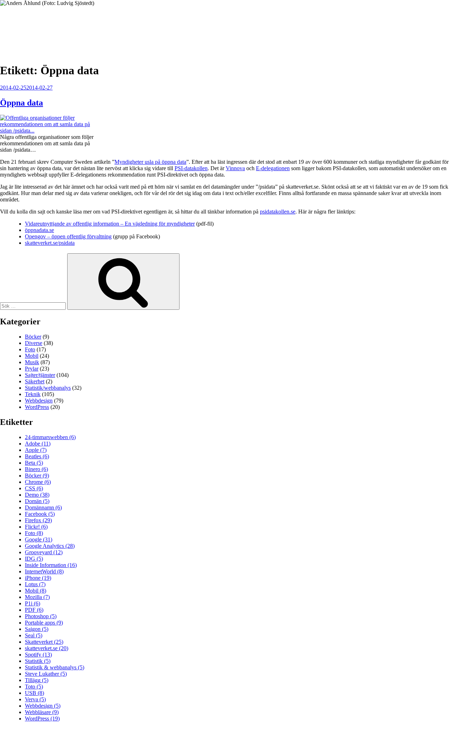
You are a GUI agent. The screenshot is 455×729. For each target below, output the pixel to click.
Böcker (33, 337)
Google (38, 539)
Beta (34, 463)
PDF (34, 610)
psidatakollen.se (277, 212)
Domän (37, 501)
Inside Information (51, 565)
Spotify (38, 655)
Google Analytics (50, 546)
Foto (30, 349)
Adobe (37, 444)
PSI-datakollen (191, 168)
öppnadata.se (39, 230)
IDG (34, 559)
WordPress (37, 407)
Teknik (33, 394)
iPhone (38, 578)
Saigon (36, 629)
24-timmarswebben (50, 437)
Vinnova (235, 168)
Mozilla (37, 597)
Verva (35, 699)
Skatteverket (44, 642)
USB (34, 693)
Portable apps (44, 623)
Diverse (33, 343)
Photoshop (41, 616)
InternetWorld (44, 571)
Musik (32, 362)
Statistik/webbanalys (48, 388)
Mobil (31, 356)
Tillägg (36, 680)
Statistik (37, 661)
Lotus (35, 584)
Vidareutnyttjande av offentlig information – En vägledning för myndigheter (110, 224)
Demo (37, 495)
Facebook (40, 514)
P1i (32, 603)
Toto (34, 687)
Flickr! (36, 527)
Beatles (37, 456)
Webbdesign (39, 401)
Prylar (31, 369)
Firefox (38, 520)
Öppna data (21, 102)
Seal (33, 635)
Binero (36, 469)
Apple (36, 450)
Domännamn (43, 507)
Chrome (38, 482)
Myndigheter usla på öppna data (150, 162)
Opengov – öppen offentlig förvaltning (68, 236)
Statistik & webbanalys (54, 667)
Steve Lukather (46, 674)
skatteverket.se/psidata (50, 243)
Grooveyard (44, 552)
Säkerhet (34, 381)
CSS (34, 488)
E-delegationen (273, 168)
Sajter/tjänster (40, 375)
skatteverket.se (46, 648)
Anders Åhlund (40, 27)
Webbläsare (42, 712)
